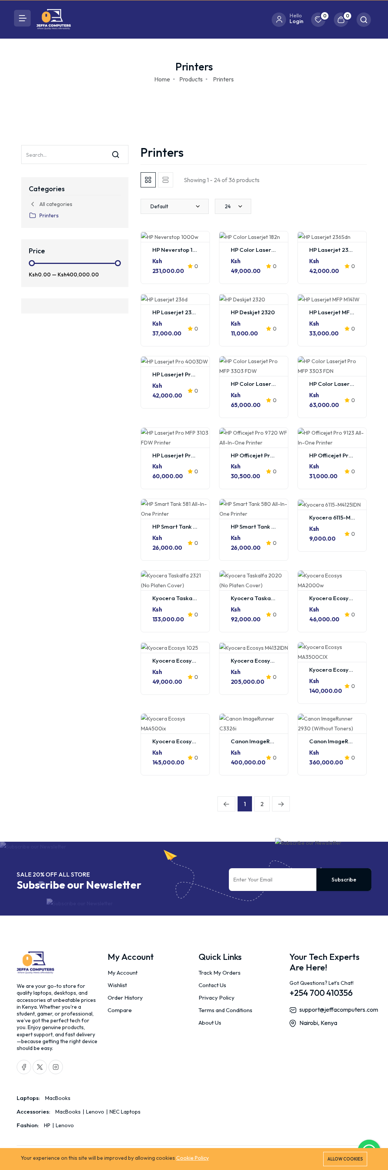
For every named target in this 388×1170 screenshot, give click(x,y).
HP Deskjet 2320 (253, 312)
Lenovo (95, 1111)
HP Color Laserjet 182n (261, 249)
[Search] (115, 154)
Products (191, 79)
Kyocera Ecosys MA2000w (344, 598)
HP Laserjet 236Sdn (335, 249)
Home (162, 79)
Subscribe (344, 879)
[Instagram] (55, 1067)
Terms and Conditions (225, 1010)
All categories (55, 204)
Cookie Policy (192, 1157)
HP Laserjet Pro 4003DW (185, 374)
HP (48, 1125)
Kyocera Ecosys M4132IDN (265, 660)
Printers (49, 215)
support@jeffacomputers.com (338, 1009)
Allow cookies (345, 1159)
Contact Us (212, 985)
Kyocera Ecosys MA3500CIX (346, 669)
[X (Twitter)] (40, 1067)
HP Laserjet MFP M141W (340, 312)
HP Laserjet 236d (175, 312)
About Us (210, 1022)
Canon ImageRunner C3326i (268, 741)
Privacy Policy (217, 997)
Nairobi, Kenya (318, 1022)
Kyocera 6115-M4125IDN (340, 517)
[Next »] (281, 803)
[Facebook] (24, 1067)
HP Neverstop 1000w (180, 249)
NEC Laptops (124, 1111)
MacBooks (57, 1098)
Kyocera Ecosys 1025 (180, 660)
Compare (120, 1010)
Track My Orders (220, 972)
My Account (123, 972)
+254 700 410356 (321, 992)
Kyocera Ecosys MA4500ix (187, 741)
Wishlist (117, 985)
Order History (125, 997)
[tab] (148, 179)
